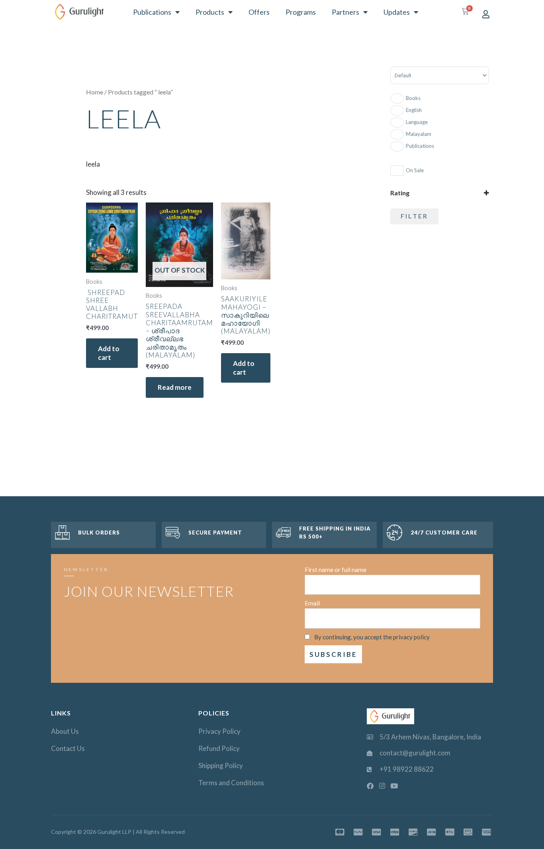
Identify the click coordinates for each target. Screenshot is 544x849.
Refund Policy (219, 748)
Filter (414, 216)
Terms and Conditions (231, 782)
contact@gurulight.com (415, 753)
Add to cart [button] (108, 353)
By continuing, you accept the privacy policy (372, 637)
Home (94, 92)
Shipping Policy (220, 765)
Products (210, 12)
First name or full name (335, 569)
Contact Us (68, 748)
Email (312, 603)
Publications (152, 12)
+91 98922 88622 (407, 769)
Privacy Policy (219, 731)
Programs (301, 12)
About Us (65, 731)
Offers (259, 12)
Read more (175, 387)
